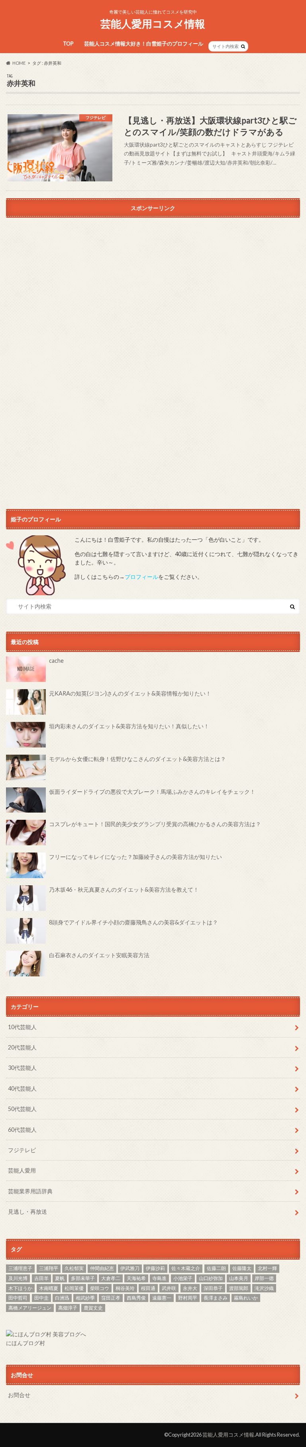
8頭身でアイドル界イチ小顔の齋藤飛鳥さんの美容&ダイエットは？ (133, 922)
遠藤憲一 (161, 1298)
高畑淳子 (67, 1308)
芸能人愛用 (22, 1170)
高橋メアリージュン (29, 1308)
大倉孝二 (110, 1278)
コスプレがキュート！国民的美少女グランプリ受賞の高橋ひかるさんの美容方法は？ (155, 824)
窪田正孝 (110, 1298)
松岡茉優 (74, 1288)
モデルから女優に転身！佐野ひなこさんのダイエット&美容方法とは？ (137, 758)
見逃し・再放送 (27, 1211)
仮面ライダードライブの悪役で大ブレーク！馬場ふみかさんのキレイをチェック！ (152, 791)
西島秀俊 (136, 1298)
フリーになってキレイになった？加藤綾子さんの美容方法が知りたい (135, 856)
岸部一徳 (264, 1278)
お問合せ (19, 1394)
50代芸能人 (22, 1108)
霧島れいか (246, 1298)
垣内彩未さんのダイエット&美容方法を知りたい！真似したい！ (129, 726)
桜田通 (148, 1288)
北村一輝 (267, 1268)
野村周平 (187, 1298)
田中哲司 (17, 1298)
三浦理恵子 (20, 1268)
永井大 (190, 1288)
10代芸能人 (22, 1027)
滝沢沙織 (264, 1288)
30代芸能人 (22, 1067)
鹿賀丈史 (93, 1308)
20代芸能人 (22, 1047)
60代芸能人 (22, 1129)
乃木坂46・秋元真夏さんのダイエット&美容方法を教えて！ (124, 889)
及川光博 (17, 1278)
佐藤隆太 (241, 1268)
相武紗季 (85, 1298)
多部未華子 (83, 1278)
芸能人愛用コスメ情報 (152, 23)
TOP (68, 43)
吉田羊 (41, 1278)
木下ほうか (20, 1288)
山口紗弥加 (211, 1278)
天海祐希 (136, 1278)
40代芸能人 (22, 1088)
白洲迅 (62, 1298)
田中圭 (41, 1298)
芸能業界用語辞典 (30, 1191)
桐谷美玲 (125, 1288)
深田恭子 (213, 1288)
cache (56, 660)
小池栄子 (182, 1278)
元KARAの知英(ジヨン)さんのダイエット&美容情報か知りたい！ (130, 693)
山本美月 (238, 1278)
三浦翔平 (48, 1268)
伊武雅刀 (129, 1268)
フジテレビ (22, 1150)
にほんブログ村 (25, 1343)
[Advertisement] (153, 296)
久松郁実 (74, 1268)
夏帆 (60, 1278)
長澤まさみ (216, 1298)
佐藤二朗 (216, 1268)
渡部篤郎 (238, 1288)
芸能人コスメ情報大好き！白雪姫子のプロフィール (143, 43)
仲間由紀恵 (102, 1268)
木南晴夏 (48, 1288)
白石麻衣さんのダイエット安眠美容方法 (99, 955)
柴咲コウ (99, 1288)
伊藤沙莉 (155, 1268)
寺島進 (159, 1278)
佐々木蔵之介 (185, 1268)
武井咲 (169, 1288)
